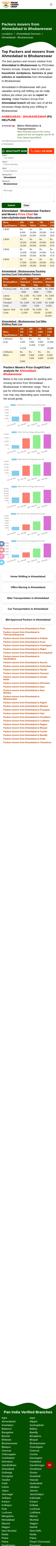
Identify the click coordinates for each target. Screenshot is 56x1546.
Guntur (33, 1472)
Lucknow (35, 1508)
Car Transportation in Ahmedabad (28, 609)
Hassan (34, 1479)
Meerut (34, 1516)
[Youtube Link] (3, 550)
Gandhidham (9, 1465)
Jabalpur (34, 1487)
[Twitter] (3, 562)
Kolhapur (7, 1505)
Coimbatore (8, 1458)
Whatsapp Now (16, 151)
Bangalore (7, 1432)
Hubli (4, 1483)
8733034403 (7, 144)
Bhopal (34, 1439)
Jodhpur (6, 1498)
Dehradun (7, 1461)
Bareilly (34, 1432)
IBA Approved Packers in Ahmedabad (28, 619)
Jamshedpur (37, 1494)
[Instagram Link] (3, 556)
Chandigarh (36, 1447)
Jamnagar (7, 1494)
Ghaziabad (8, 1468)
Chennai (6, 1450)
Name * (5, 155)
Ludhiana (35, 1512)
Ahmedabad (8, 1421)
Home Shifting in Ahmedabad (28, 576)
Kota (4, 1508)
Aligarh (34, 1421)
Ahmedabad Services (28, 33)
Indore (5, 1487)
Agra (4, 1417)
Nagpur (34, 1523)
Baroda (6, 1436)
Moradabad (8, 1519)
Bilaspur (6, 1447)
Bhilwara (6, 1439)
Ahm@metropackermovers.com (16, 141)
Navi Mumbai (9, 1530)
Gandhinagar (37, 1465)
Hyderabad (36, 1483)
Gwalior (6, 1479)
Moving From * (7, 175)
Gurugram (7, 1476)
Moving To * (6, 181)
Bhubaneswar (9, 1443)
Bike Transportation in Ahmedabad (28, 598)
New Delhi (35, 1530)
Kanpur (6, 1501)
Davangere (36, 1458)
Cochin (34, 1454)
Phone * (5, 162)
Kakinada (35, 1498)
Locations (7, 33)
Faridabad (35, 1461)
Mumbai (34, 1519)
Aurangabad (37, 1425)
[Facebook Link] (3, 544)
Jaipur (5, 1490)
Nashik (34, 1527)
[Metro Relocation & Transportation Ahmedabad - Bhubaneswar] (8, 130)
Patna (5, 1538)
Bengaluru (35, 1436)
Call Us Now (43, 151)
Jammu (34, 1490)
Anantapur (7, 1425)
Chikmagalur (9, 1454)
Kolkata (34, 1505)
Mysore (6, 1523)
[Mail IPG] (50, 1458)
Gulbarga (7, 1472)
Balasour (7, 1428)
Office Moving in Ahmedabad (28, 587)
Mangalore (8, 1516)
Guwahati (35, 1476)
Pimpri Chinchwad (40, 1541)
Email (4, 168)
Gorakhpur (36, 1468)
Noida (5, 1534)
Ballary (33, 1428)
